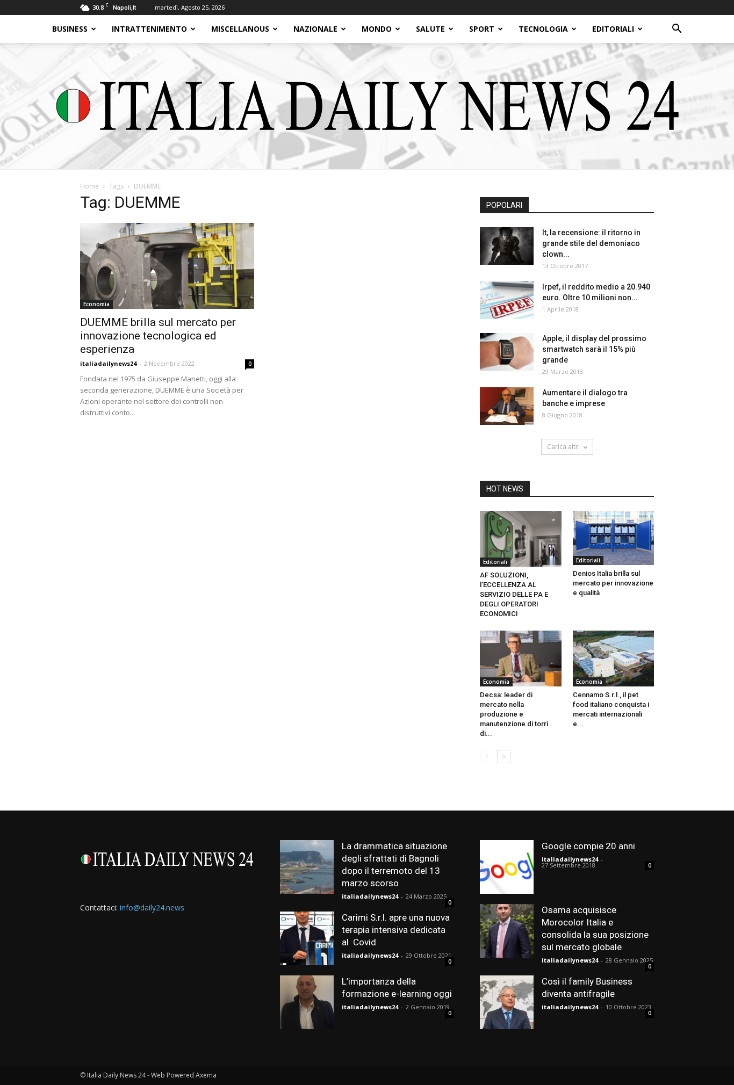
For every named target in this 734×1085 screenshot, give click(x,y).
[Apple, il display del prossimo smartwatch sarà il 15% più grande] (507, 352)
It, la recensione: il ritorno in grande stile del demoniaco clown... (591, 243)
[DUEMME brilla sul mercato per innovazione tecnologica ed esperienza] (167, 266)
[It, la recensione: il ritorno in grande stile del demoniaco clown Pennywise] (507, 246)
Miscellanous (240, 29)
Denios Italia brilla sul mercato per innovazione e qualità (613, 583)
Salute (430, 29)
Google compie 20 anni (588, 846)
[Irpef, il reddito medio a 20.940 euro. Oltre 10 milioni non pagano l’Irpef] (507, 300)
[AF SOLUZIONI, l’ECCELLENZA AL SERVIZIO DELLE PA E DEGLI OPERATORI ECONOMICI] (521, 539)
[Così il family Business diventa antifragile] (507, 1002)
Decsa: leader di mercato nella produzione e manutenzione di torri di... (514, 714)
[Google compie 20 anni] (507, 867)
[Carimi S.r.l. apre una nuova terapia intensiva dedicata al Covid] (307, 938)
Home (89, 186)
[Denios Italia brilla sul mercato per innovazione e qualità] (613, 538)
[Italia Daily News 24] (367, 106)
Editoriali (613, 29)
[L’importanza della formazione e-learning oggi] (307, 1002)
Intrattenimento (149, 29)
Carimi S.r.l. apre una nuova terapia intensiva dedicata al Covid (396, 929)
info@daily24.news (152, 907)
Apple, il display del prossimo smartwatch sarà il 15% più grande (594, 349)
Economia (96, 304)
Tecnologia (543, 29)
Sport (481, 29)
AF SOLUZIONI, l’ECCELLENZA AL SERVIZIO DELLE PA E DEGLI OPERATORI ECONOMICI (514, 594)
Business (70, 29)
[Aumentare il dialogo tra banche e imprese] (507, 406)
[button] (676, 30)
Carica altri (563, 446)
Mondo (377, 29)
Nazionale (315, 29)
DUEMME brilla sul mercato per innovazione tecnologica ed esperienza (158, 336)
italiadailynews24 (108, 363)
